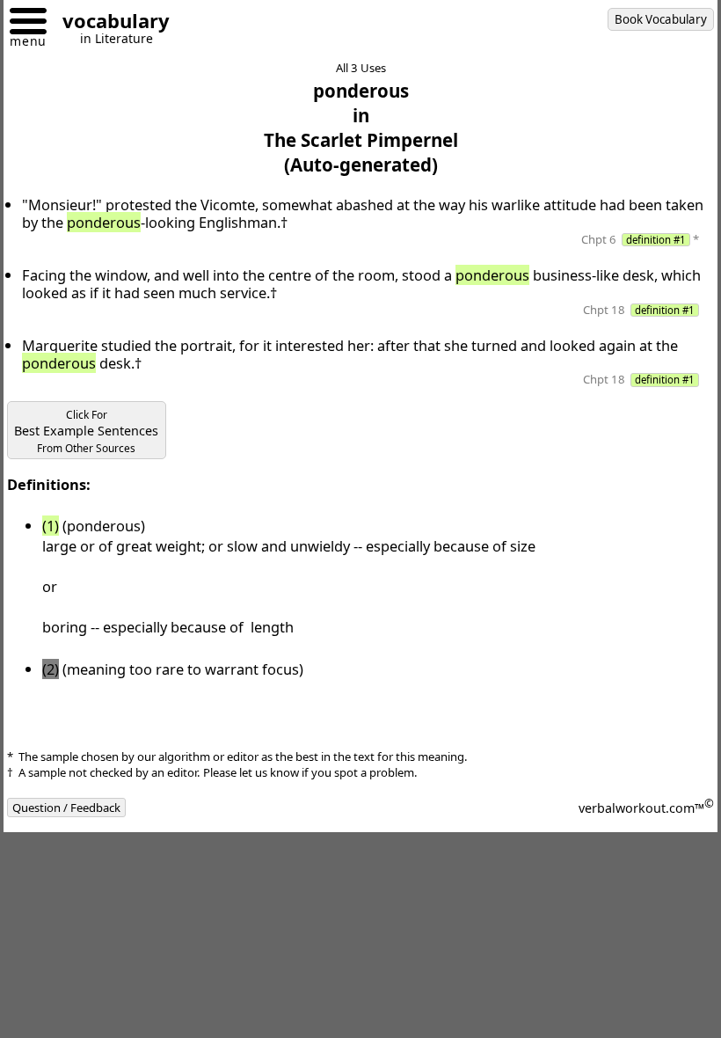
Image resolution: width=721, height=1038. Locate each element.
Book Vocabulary (661, 19)
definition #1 (656, 239)
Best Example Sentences (86, 431)
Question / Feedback (66, 807)
